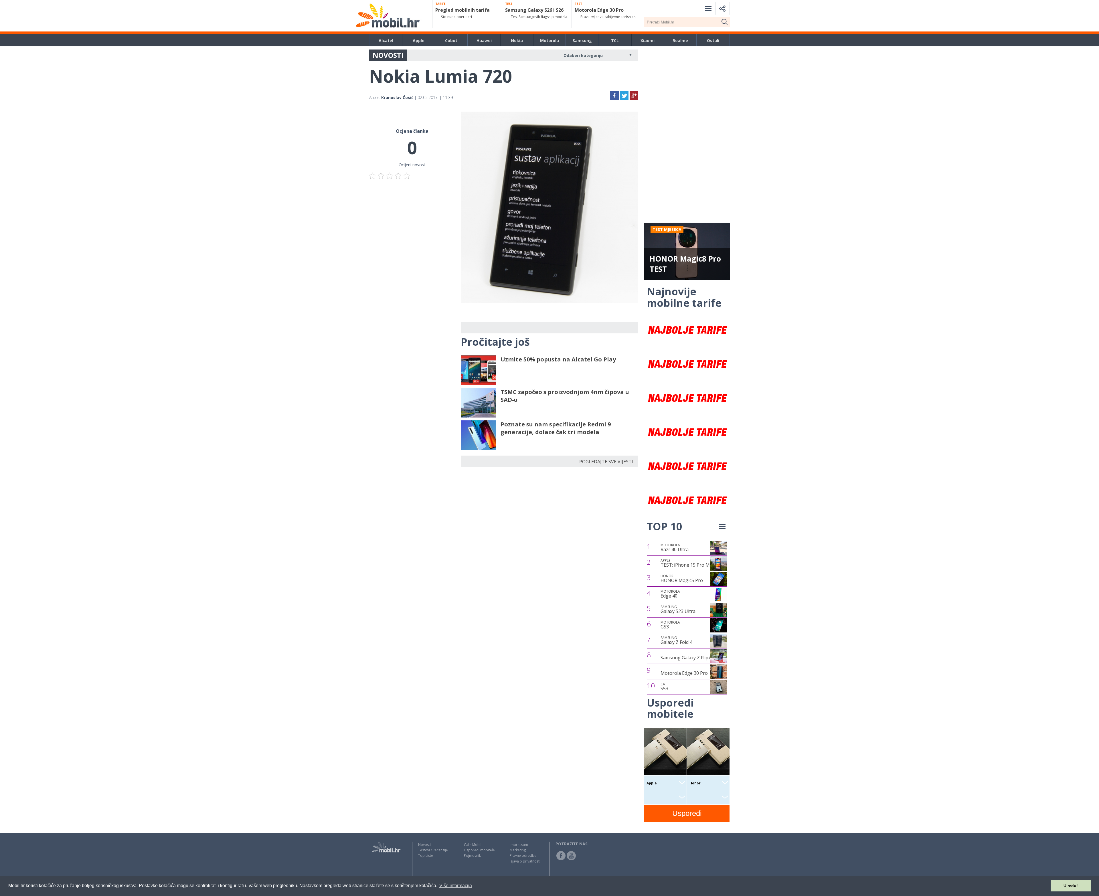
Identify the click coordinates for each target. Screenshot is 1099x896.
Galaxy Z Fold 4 (676, 640)
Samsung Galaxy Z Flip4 (686, 657)
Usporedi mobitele (479, 850)
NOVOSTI (388, 55)
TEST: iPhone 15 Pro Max (688, 563)
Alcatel (386, 40)
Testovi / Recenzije (433, 850)
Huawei (484, 40)
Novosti (424, 844)
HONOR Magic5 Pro (682, 578)
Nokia (517, 40)
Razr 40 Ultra (675, 548)
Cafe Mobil (472, 844)
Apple (418, 40)
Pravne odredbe (523, 855)
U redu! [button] (1071, 885)
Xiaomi (648, 40)
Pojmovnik (472, 855)
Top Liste (425, 855)
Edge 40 (670, 594)
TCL (615, 40)
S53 (664, 687)
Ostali (713, 40)
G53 (670, 625)
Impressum (519, 844)
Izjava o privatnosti (525, 861)
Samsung (582, 40)
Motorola (549, 40)
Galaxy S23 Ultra (678, 609)
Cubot (451, 40)
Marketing (518, 850)
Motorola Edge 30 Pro (684, 673)
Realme (680, 40)
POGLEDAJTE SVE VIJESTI (606, 461)
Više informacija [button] (455, 885)
